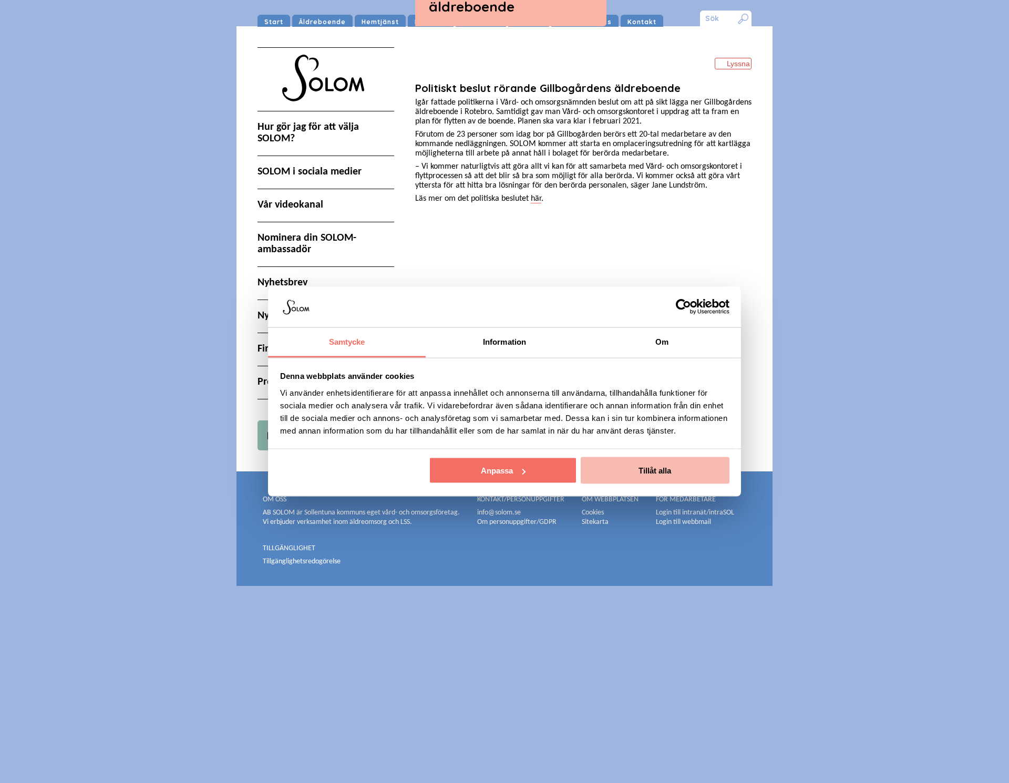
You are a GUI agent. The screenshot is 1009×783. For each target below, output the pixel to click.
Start (273, 22)
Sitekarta (595, 522)
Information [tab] (504, 341)
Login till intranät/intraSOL (695, 513)
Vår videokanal (290, 205)
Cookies (593, 513)
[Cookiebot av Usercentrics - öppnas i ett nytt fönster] (683, 307)
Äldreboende (322, 22)
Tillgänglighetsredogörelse (302, 561)
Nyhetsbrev (282, 282)
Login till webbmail (683, 522)
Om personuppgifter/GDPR (517, 522)
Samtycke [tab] (347, 341)
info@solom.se (499, 513)
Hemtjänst (380, 22)
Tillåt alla (655, 470)
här (536, 198)
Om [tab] (661, 341)
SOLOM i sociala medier (310, 172)
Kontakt (641, 22)
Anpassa (497, 470)
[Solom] (325, 111)
